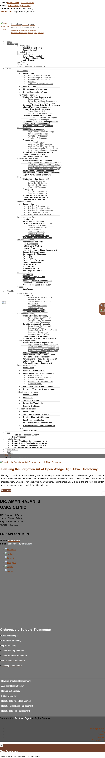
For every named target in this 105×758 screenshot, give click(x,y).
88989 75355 (13, 2)
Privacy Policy (98, 740)
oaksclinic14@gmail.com (19, 5)
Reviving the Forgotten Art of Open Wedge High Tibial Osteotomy (49, 469)
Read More (6, 490)
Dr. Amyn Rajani (97, 728)
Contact (101, 734)
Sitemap (101, 737)
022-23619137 (27, 2)
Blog (103, 731)
